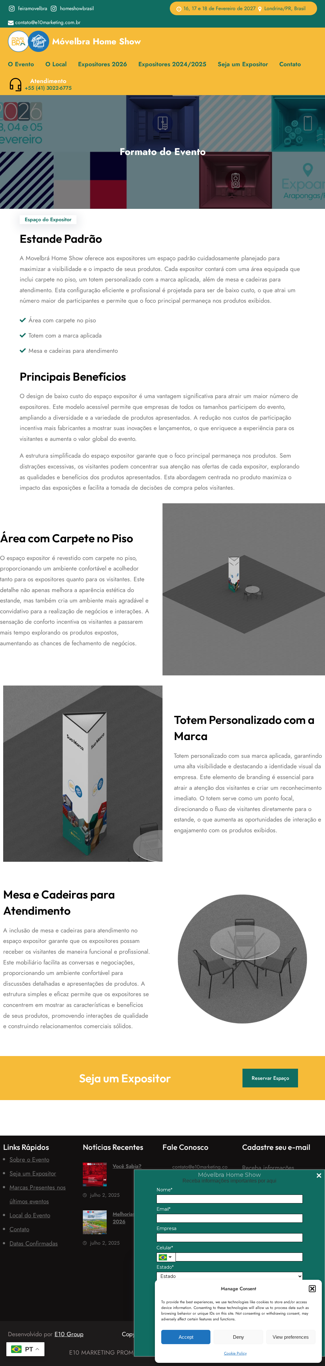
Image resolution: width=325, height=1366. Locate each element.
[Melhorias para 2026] (95, 1224)
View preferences (291, 1337)
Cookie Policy (235, 1353)
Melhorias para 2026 (130, 1217)
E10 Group (69, 1334)
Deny (238, 1337)
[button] (312, 1288)
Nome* (164, 1190)
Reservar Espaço (270, 1078)
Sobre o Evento (29, 1159)
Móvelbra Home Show (96, 41)
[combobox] (166, 1257)
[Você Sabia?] (95, 1176)
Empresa (166, 1228)
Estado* (165, 1267)
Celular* (164, 1248)
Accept (186, 1337)
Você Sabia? (127, 1166)
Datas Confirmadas (34, 1243)
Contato (19, 1229)
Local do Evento (30, 1215)
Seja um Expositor (33, 1173)
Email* (163, 1209)
